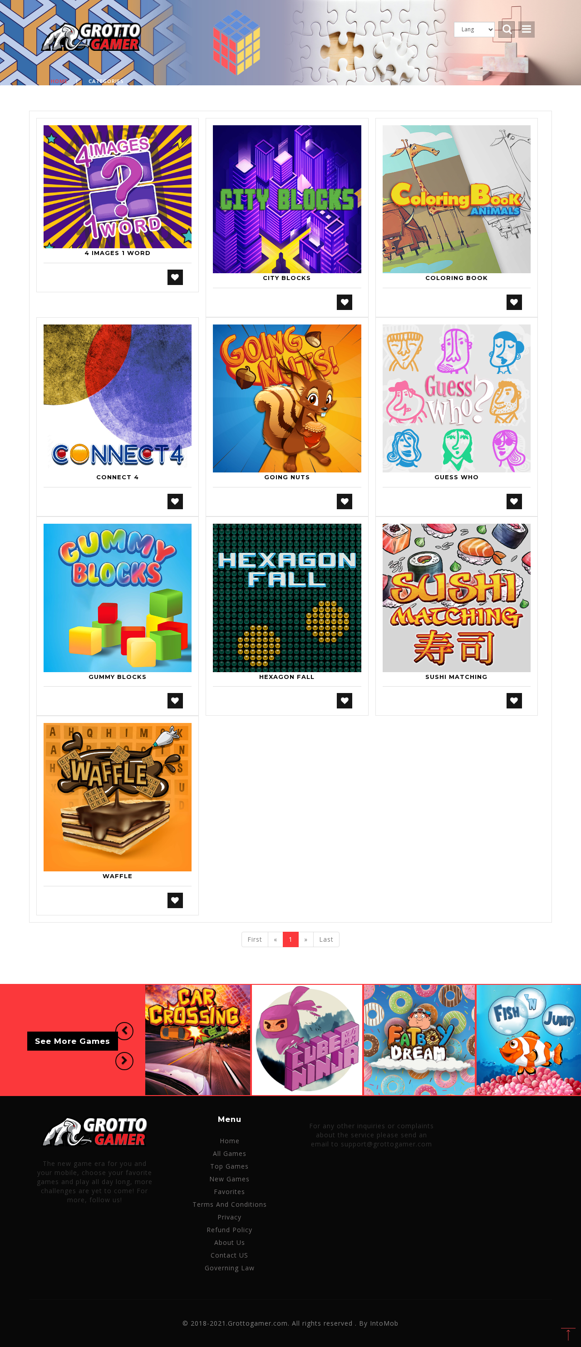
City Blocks (287, 277)
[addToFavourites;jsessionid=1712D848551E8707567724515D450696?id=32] (514, 302)
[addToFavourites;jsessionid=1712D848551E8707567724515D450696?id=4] (175, 277)
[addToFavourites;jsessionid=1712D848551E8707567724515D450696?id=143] (175, 900)
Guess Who (456, 477)
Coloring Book (456, 277)
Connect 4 (117, 477)
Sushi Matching (456, 676)
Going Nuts (287, 477)
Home (59, 81)
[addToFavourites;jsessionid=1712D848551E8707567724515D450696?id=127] (514, 700)
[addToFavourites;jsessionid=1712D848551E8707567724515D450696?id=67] (175, 700)
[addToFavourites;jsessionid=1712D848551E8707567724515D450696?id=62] (344, 501)
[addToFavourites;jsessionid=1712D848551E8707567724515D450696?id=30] (344, 302)
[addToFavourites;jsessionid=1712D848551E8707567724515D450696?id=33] (175, 501)
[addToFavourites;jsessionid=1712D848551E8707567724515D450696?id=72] (344, 700)
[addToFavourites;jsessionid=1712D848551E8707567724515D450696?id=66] (514, 501)
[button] (124, 1031)
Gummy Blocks (118, 676)
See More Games (72, 1041)
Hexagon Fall (287, 676)
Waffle (118, 876)
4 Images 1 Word (117, 252)
